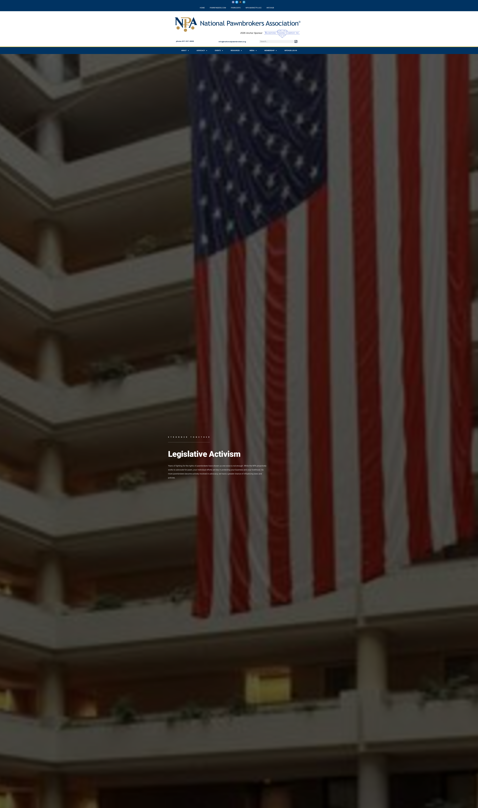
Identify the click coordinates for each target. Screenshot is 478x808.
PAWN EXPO (236, 8)
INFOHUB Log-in (290, 50)
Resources (235, 50)
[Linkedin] (243, 2)
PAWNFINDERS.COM (218, 8)
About (184, 50)
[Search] (296, 41)
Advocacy (201, 50)
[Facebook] (233, 2)
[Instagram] (240, 2)
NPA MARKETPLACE (254, 8)
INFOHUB (270, 8)
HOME (202, 8)
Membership (269, 50)
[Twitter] (236, 2)
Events (218, 50)
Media (252, 50)
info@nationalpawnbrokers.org (232, 41)
